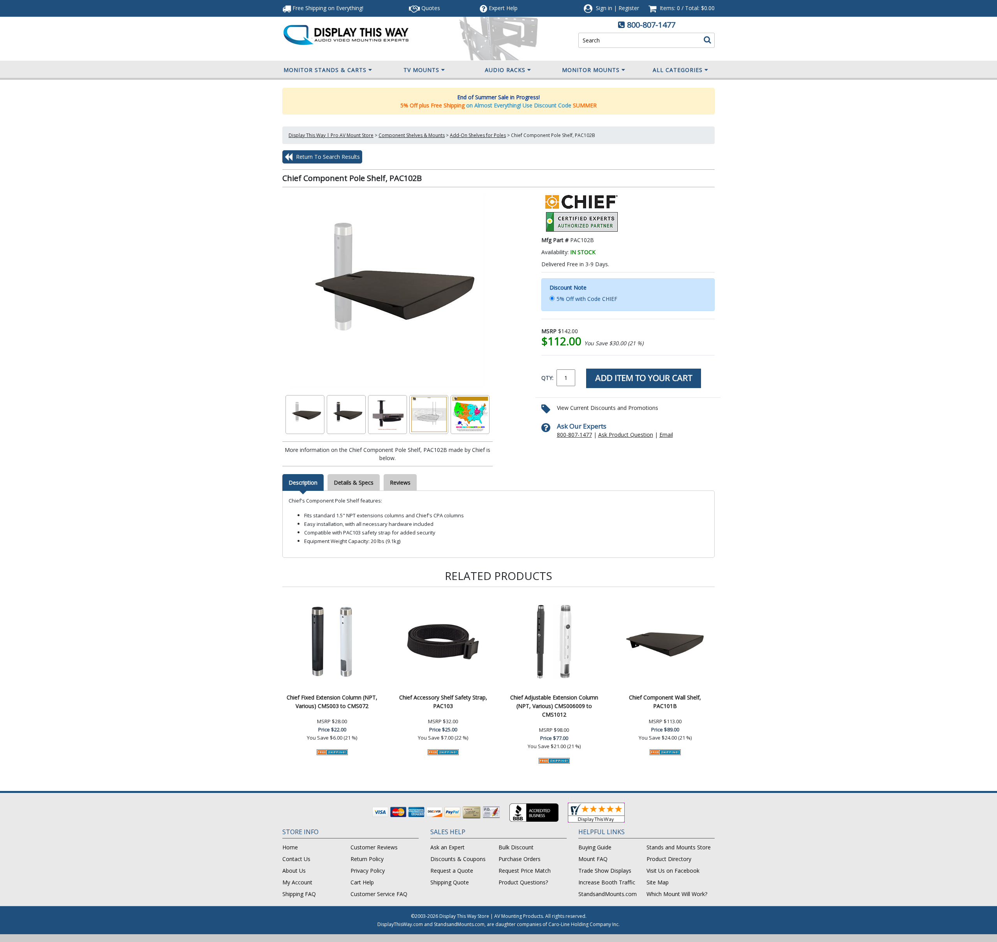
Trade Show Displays (604, 870)
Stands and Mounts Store (678, 847)
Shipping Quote (449, 882)
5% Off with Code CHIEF (587, 298)
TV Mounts (421, 70)
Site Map (657, 882)
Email (666, 434)
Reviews (400, 482)
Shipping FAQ (299, 894)
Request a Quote (451, 870)
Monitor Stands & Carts (325, 70)
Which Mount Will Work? (676, 894)
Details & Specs (353, 482)
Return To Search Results (327, 156)
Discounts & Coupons (458, 859)
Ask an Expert (447, 847)
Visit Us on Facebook (672, 870)
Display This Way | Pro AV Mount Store (331, 135)
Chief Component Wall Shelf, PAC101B (665, 702)
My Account (297, 882)
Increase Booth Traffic (606, 882)
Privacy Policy (368, 870)
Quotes (430, 8)
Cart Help (362, 882)
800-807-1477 (651, 25)
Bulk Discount (516, 847)
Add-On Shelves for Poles (478, 135)
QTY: (547, 377)
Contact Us (296, 859)
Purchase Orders (519, 859)
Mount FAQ (593, 859)
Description (303, 482)
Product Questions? (523, 882)
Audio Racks (505, 70)
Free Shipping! (327, 8)
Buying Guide (594, 847)
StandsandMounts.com (607, 894)
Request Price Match (524, 870)
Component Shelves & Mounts (412, 135)
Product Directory (668, 859)
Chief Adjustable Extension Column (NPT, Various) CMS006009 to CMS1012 (554, 706)
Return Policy (367, 859)
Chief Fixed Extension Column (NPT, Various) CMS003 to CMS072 (332, 702)
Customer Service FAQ (379, 894)
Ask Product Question (625, 434)
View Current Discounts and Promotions (607, 407)
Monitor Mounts (591, 70)
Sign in (604, 8)
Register (628, 8)
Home (290, 847)
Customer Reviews (374, 847)
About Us (294, 870)
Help (503, 8)
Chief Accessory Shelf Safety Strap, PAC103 (443, 702)
